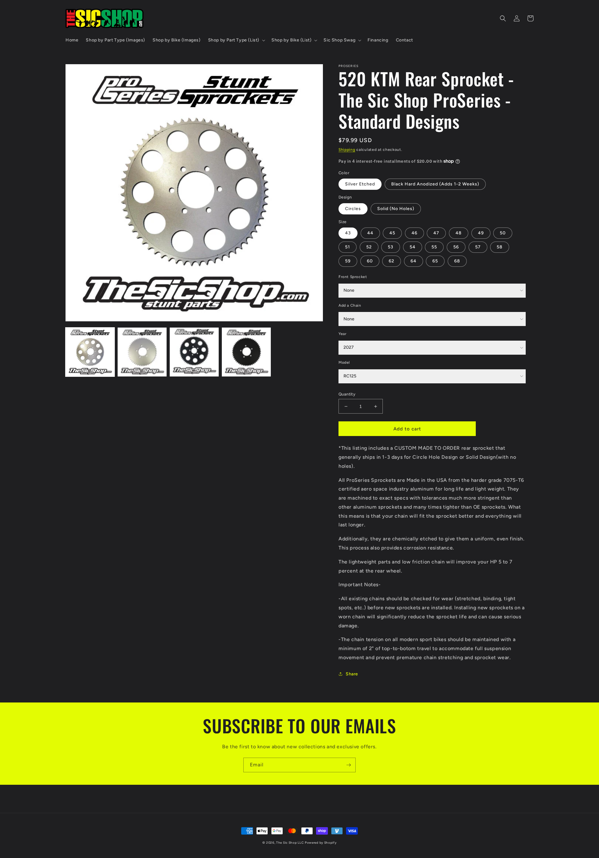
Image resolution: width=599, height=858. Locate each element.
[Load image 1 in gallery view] (90, 352)
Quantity (346, 394)
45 (392, 233)
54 (413, 247)
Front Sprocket (352, 277)
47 (436, 233)
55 (434, 247)
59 (348, 261)
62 (391, 261)
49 (481, 233)
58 (500, 247)
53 (390, 247)
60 (370, 261)
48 (458, 233)
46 (414, 233)
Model (344, 362)
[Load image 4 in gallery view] (246, 352)
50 (503, 233)
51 (347, 247)
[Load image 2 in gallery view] (142, 352)
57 (478, 247)
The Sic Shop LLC (290, 843)
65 (435, 261)
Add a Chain (349, 305)
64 (413, 261)
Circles (353, 208)
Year (342, 334)
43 (348, 233)
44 (370, 233)
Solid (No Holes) (395, 208)
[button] (236, 40)
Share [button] (352, 674)
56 (456, 247)
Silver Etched (360, 184)
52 (369, 247)
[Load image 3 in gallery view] (194, 352)
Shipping (346, 149)
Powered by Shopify (321, 843)
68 (457, 261)
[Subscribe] (348, 765)
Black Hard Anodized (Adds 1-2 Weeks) (435, 184)
